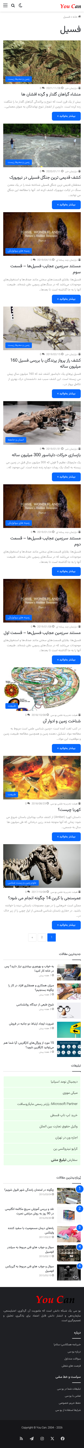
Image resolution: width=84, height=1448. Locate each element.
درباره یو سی (74, 1352)
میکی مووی (70, 1093)
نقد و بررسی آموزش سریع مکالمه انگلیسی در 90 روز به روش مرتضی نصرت (29, 1211)
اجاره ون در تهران (66, 1137)
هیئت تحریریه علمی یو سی (64, 715)
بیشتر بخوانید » (66, 116)
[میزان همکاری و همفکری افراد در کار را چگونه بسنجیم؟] (69, 991)
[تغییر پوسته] (20, 7)
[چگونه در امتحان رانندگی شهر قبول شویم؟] (69, 1196)
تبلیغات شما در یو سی (69, 1389)
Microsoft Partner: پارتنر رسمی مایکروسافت (47, 1104)
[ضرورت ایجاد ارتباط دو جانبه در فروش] (69, 1030)
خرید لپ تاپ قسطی (64, 1115)
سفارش (64, 1160)
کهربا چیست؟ (69, 809)
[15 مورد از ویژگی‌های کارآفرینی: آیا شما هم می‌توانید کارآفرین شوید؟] (69, 1049)
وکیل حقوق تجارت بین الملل (58, 1126)
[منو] (5, 7)
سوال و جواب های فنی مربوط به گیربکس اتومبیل (29, 1268)
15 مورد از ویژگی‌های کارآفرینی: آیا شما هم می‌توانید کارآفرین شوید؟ (29, 1045)
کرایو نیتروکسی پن (65, 1149)
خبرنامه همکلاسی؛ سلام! (67, 1344)
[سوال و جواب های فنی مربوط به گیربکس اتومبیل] (69, 1272)
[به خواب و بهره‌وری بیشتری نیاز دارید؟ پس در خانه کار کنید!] (69, 972)
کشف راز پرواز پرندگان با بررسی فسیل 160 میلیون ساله (45, 363)
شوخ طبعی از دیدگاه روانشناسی (35, 1004)
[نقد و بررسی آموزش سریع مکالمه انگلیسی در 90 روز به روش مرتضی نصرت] (69, 1215)
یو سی (77, 1311)
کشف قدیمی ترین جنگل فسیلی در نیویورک (45, 177)
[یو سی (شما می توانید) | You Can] (42, 1298)
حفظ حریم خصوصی (70, 1403)
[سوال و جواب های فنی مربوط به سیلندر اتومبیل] (69, 1253)
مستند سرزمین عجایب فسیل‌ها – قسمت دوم (45, 541)
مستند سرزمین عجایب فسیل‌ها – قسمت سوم (45, 269)
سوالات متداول (72, 1359)
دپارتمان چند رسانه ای (67, 260)
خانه (75, 17)
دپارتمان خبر (71, 88)
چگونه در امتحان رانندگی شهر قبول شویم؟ (29, 1190)
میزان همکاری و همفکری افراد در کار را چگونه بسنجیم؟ (31, 987)
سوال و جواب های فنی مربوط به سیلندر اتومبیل (30, 1249)
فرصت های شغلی (71, 1366)
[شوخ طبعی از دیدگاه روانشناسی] (69, 1011)
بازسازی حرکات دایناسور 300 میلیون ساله (46, 455)
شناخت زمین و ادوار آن (62, 721)
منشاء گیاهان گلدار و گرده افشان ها (51, 94)
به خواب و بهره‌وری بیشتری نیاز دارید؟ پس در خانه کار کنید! (29, 968)
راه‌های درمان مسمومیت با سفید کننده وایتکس (31, 1230)
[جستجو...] (13, 7)
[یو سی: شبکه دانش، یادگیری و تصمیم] (63, 6)
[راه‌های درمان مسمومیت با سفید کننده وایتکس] (69, 1234)
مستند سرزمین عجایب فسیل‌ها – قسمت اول (42, 632)
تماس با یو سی (73, 1396)
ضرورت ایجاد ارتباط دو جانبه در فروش (31, 1024)
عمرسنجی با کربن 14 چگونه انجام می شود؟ (44, 898)
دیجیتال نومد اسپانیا (64, 1082)
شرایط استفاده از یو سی (68, 1410)
